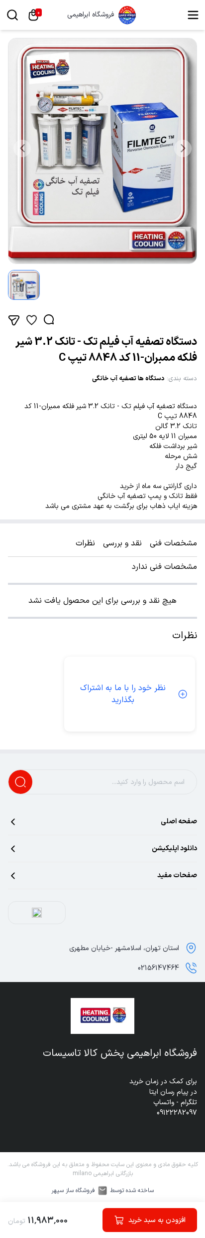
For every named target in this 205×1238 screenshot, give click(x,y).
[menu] (193, 15)
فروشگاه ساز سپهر (73, 1190)
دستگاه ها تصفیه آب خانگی (128, 379)
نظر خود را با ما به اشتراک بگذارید (123, 694)
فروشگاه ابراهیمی (90, 15)
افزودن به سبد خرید (157, 1220)
